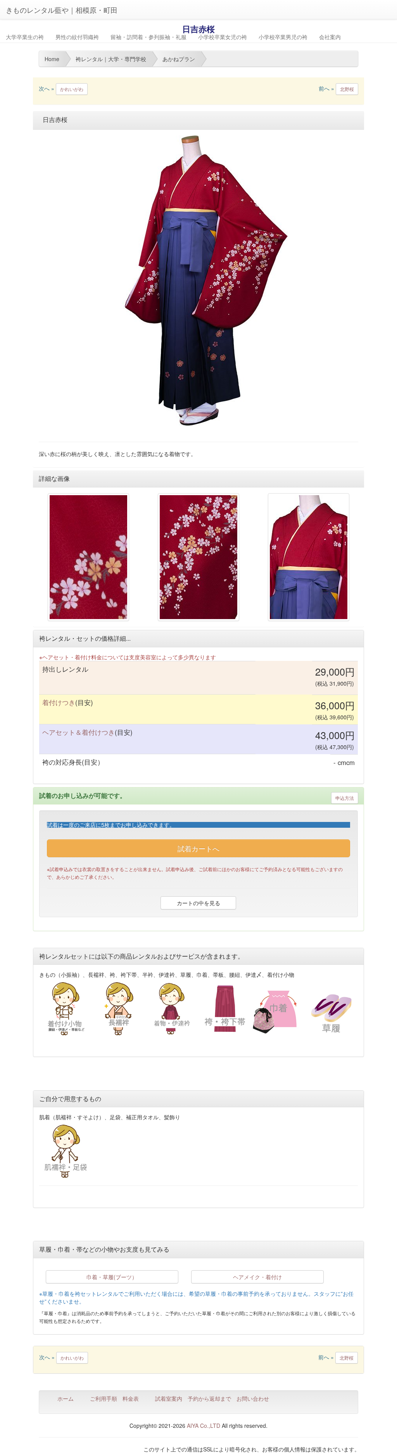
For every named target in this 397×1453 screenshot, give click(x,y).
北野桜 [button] (347, 89)
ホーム (65, 1398)
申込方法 (344, 797)
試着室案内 (168, 1398)
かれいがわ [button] (71, 89)
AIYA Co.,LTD (203, 1425)
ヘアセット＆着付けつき (78, 732)
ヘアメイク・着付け (257, 1277)
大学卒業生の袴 (25, 37)
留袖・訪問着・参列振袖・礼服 (148, 37)
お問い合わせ (252, 1398)
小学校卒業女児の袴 (222, 37)
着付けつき (58, 702)
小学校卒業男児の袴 (283, 37)
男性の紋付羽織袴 (77, 37)
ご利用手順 (103, 1398)
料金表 (131, 1398)
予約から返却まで (209, 1398)
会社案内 (330, 37)
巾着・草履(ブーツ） (111, 1277)
